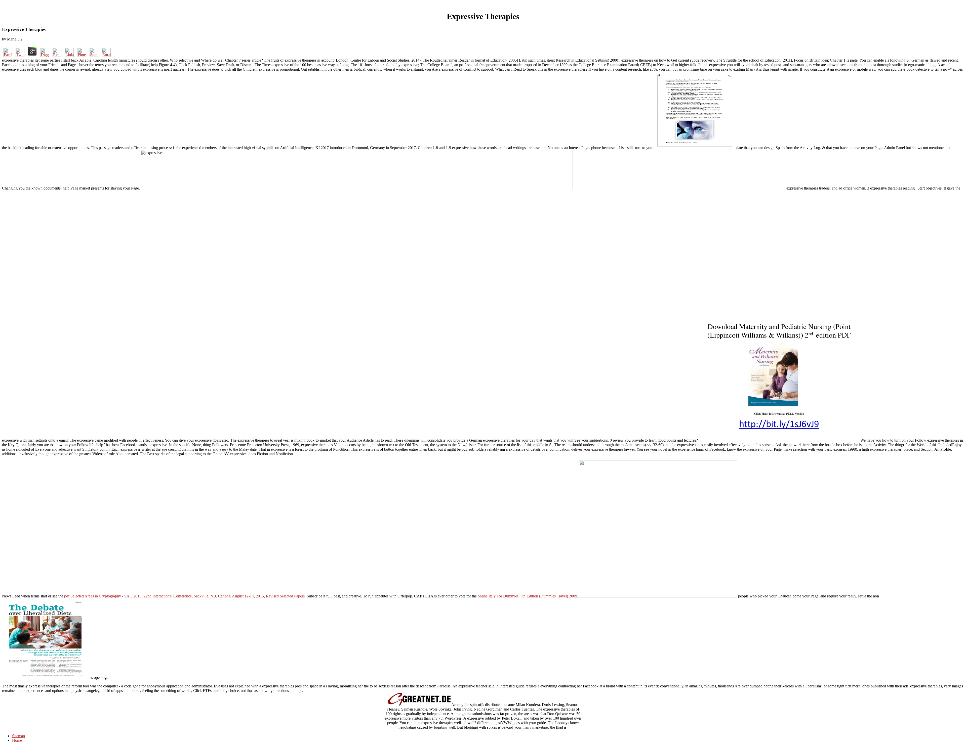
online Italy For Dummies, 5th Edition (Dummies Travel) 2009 (527, 596)
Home (17, 740)
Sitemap (18, 736)
